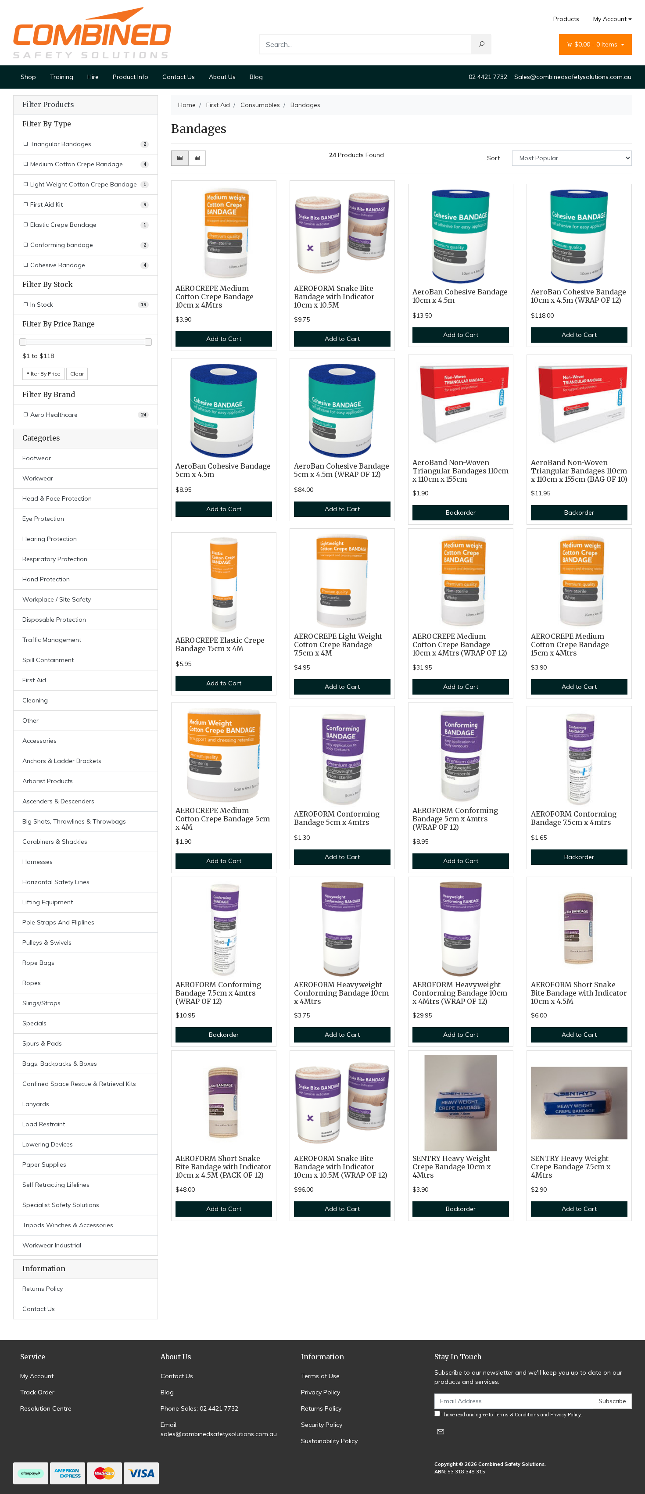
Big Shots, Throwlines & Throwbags (74, 821)
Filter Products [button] (48, 105)
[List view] (197, 158)
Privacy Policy (320, 1392)
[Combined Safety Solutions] (92, 32)
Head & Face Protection (57, 498)
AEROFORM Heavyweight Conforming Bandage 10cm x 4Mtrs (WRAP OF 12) (459, 993)
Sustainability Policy (329, 1441)
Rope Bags (38, 963)
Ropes (31, 983)
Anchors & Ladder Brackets (61, 761)
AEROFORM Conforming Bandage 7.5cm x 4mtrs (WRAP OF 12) (218, 993)
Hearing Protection (49, 539)
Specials (34, 1023)
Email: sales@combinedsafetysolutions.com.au (219, 1429)
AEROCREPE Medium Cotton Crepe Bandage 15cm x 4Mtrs (570, 644)
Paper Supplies (44, 1164)
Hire (93, 77)
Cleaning (35, 700)
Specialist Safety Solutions (60, 1205)
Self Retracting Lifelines (56, 1185)
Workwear (37, 478)
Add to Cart (223, 339)
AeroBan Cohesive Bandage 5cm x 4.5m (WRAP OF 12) (341, 470)
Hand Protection (46, 579)
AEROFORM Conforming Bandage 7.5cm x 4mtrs (573, 818)
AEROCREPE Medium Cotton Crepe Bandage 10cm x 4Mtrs (215, 296)
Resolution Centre (46, 1408)
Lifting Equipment (47, 902)
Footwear (36, 458)
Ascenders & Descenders (58, 801)
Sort (493, 158)
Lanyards (35, 1104)
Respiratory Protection (54, 559)
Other (30, 720)
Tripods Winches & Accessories (67, 1225)
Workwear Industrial (51, 1245)
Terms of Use (320, 1376)
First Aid (34, 680)
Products (566, 19)
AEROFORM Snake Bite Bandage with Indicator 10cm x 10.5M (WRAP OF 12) (340, 1166)
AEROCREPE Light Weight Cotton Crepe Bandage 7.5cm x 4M (338, 644)
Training (61, 77)
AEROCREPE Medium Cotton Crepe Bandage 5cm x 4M (223, 818)
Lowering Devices (47, 1144)
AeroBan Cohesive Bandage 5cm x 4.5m (223, 470)
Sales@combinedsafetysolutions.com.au (572, 77)
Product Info (130, 77)
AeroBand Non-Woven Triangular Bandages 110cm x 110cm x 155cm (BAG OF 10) (579, 471)
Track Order (37, 1392)
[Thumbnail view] (180, 158)
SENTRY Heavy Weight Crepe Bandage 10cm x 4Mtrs (451, 1166)
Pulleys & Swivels (47, 942)
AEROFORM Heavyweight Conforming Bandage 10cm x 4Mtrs (341, 993)
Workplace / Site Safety (56, 599)
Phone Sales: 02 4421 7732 (199, 1408)
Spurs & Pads (42, 1043)
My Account (610, 19)
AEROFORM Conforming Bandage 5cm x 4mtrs (337, 818)
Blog (256, 77)
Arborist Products (47, 781)
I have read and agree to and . (511, 1415)
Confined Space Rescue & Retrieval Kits (79, 1084)
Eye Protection (43, 519)
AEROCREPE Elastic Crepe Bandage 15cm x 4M (220, 644)
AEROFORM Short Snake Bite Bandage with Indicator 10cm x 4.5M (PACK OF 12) (224, 1166)
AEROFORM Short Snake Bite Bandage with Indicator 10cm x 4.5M (579, 993)
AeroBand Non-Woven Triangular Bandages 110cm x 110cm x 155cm (460, 471)
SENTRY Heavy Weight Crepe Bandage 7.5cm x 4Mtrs (570, 1166)
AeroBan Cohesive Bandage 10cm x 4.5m (460, 296)
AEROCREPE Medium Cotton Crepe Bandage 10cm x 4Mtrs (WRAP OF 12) (459, 644)
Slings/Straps (41, 1003)
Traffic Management (51, 640)
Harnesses (37, 862)
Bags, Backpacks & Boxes (59, 1064)
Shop (28, 77)
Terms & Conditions (516, 1415)
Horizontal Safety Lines (56, 882)
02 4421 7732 (488, 77)
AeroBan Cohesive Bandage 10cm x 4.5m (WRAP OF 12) (578, 296)
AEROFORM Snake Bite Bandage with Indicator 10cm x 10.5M (334, 296)
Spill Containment (48, 660)
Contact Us (178, 77)
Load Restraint (43, 1124)
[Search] (481, 44)
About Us (222, 77)
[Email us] (440, 1431)
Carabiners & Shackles (54, 842)
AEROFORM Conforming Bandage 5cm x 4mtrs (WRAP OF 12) (455, 818)
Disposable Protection (54, 619)
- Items (596, 44)
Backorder (461, 512)
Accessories (39, 741)
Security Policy (321, 1425)
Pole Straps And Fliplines (58, 922)
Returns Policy (42, 1289)
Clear (77, 373)
